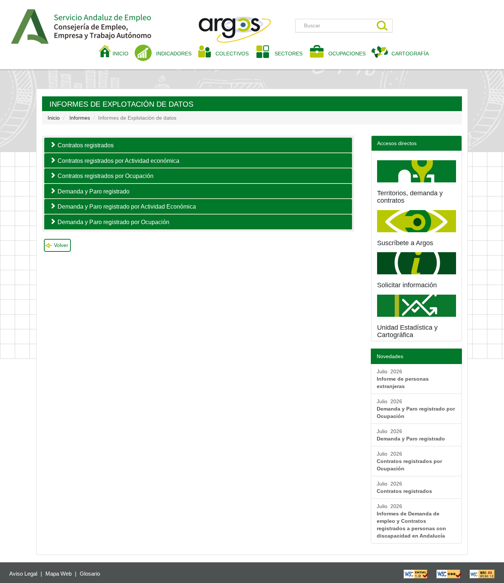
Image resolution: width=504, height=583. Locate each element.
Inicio (54, 118)
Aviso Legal (23, 573)
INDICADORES (173, 53)
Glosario (90, 573)
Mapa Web (58, 573)
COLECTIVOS (234, 53)
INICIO (123, 53)
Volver (61, 245)
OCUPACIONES (347, 53)
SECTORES (289, 53)
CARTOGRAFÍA (410, 53)
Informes (79, 118)
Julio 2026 (403, 378)
